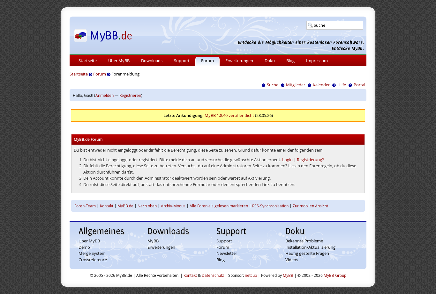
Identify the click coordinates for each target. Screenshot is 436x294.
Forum (207, 60)
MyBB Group (335, 275)
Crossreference (93, 259)
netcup (251, 275)
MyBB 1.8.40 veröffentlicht (229, 115)
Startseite (88, 60)
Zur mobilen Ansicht (310, 205)
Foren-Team (85, 205)
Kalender (321, 85)
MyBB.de (125, 205)
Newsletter (226, 253)
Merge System (92, 253)
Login (287, 159)
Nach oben (147, 205)
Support (182, 60)
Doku (270, 60)
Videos (291, 259)
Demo (84, 247)
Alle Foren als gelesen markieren (219, 205)
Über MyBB (119, 60)
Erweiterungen (239, 60)
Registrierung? (310, 159)
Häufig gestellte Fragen (307, 253)
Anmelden (104, 95)
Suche (272, 85)
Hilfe (341, 85)
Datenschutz (213, 275)
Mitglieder (295, 85)
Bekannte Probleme (304, 241)
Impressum (317, 60)
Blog (290, 60)
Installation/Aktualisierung (310, 247)
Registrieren (130, 95)
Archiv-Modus (173, 205)
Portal (359, 85)
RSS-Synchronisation (270, 205)
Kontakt (106, 205)
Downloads (151, 60)
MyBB (153, 241)
